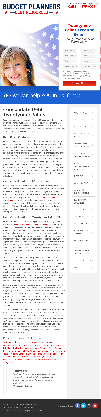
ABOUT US (79, 120)
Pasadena (17, 359)
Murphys (14, 354)
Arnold (39, 345)
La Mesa (35, 348)
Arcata (51, 351)
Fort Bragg (15, 351)
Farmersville (60, 351)
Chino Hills (32, 359)
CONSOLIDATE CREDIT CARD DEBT (83, 145)
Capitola (47, 354)
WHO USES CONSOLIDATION (82, 191)
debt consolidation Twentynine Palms (32, 224)
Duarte (46, 359)
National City (57, 354)
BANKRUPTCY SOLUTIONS (80, 201)
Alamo (10, 348)
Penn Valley (8, 359)
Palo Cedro (33, 356)
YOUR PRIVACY (80, 113)
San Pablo (25, 351)
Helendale (39, 354)
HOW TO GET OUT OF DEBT (82, 232)
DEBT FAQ (78, 176)
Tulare (25, 359)
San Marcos (43, 351)
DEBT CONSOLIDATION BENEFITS (82, 166)
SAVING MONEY (81, 240)
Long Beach (43, 356)
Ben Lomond (25, 348)
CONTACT (78, 267)
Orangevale (8, 362)
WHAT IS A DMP (81, 183)
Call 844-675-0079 (81, 6)
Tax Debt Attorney (42, 342)
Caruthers (23, 354)
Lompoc (31, 354)
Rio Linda (33, 351)
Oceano (6, 356)
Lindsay (16, 348)
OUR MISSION (80, 126)
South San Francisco (19, 356)
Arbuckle (6, 354)
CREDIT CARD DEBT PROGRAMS (83, 135)
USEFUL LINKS (80, 209)
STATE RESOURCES (82, 260)
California (7, 342)
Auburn (53, 359)
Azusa (40, 359)
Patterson (44, 348)
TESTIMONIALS (81, 216)
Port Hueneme (49, 345)
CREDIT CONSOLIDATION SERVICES (82, 250)
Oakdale (58, 356)
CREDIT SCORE (80, 223)
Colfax (51, 356)
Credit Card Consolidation (22, 342)
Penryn (52, 348)
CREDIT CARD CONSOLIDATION (82, 155)
